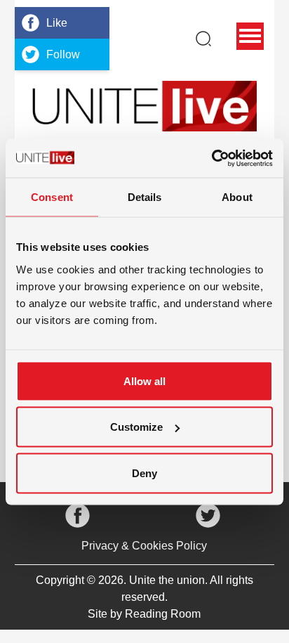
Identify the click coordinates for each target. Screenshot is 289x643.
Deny (144, 473)
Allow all (144, 381)
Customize (136, 427)
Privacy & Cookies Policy (144, 546)
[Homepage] (144, 106)
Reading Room (163, 614)
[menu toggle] (250, 36)
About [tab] (237, 197)
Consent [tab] (52, 197)
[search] (203, 38)
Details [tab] (145, 197)
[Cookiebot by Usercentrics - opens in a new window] (211, 158)
